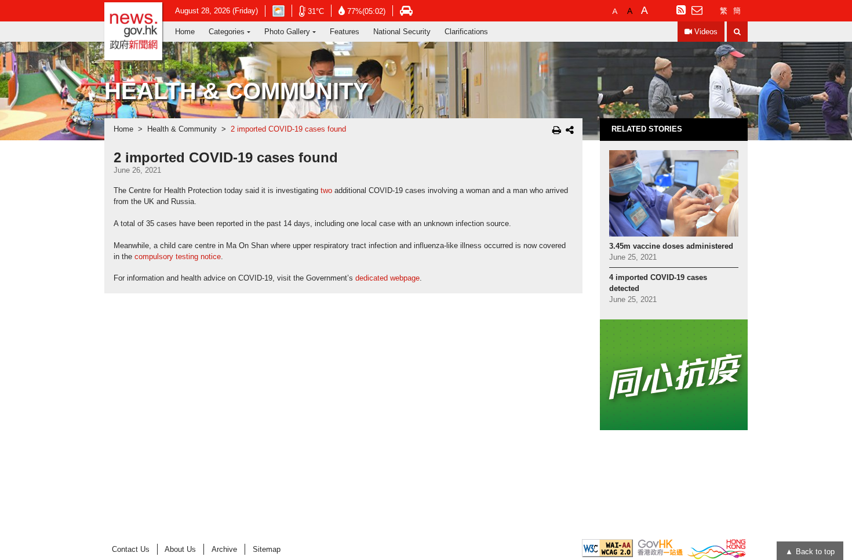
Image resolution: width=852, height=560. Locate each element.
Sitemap (267, 549)
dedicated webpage (387, 278)
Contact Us (131, 549)
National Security (402, 31)
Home (185, 31)
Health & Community (182, 129)
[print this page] (556, 129)
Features (344, 31)
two (326, 191)
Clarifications (466, 31)
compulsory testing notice (177, 257)
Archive (224, 549)
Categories (227, 31)
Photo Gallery (287, 31)
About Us (180, 549)
